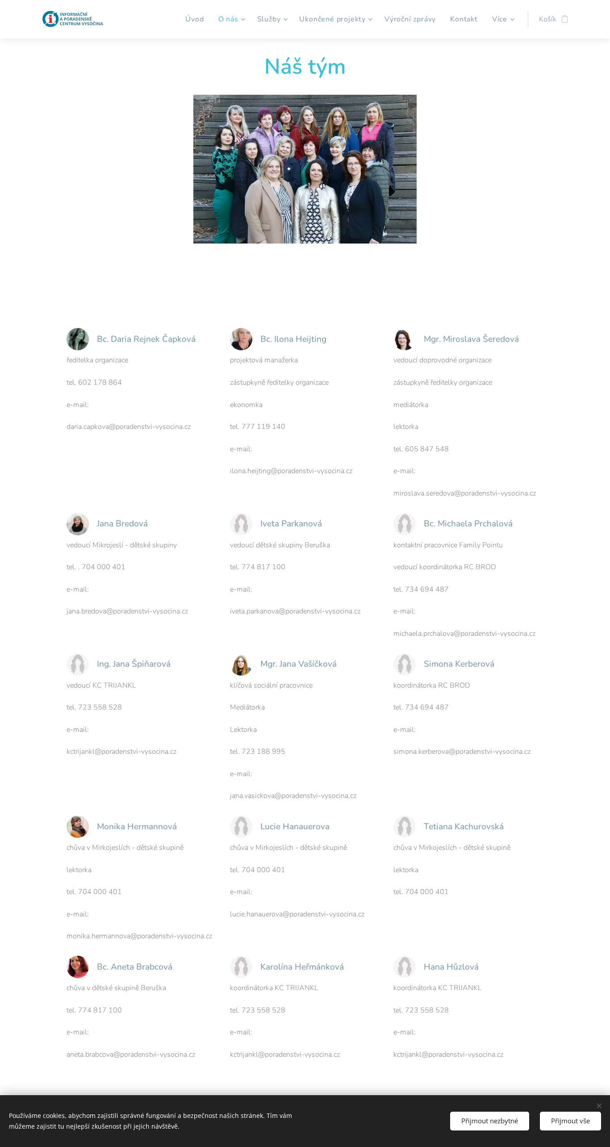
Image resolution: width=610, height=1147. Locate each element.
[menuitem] (197, 19)
